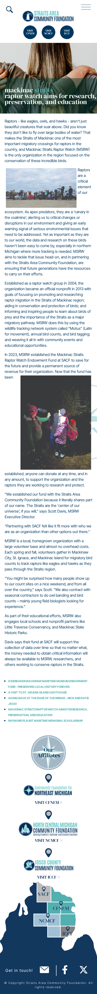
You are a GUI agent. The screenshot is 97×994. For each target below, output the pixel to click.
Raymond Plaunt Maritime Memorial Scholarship (45, 720)
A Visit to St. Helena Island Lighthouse (37, 692)
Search (9, 9)
